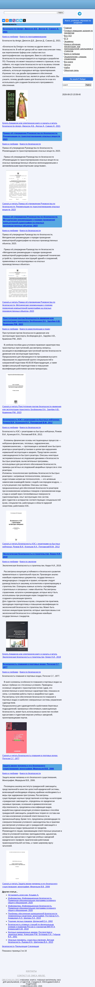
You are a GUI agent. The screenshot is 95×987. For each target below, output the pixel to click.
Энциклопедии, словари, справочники (75, 58)
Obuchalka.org (10, 980)
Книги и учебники (10, 37)
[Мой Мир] (10, 20)
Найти (67, 68)
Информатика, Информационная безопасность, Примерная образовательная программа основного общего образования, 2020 (32, 900)
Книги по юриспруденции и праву (35, 329)
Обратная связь (71, 70)
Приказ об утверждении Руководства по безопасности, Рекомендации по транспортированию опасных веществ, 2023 (31, 136)
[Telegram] (17, 20)
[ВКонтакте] (3, 20)
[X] (24, 20)
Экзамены (68, 41)
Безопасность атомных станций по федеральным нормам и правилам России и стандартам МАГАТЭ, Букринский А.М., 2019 (31, 926)
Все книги (68, 62)
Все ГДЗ (68, 36)
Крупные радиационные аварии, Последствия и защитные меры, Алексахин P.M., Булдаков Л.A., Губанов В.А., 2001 (34, 934)
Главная (68, 28)
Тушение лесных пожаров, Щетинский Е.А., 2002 (30, 921)
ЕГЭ (66, 39)
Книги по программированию (33, 37)
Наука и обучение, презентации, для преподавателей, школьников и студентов (78, 47)
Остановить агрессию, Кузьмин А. (23, 895)
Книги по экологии (28, 562)
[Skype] (20, 20)
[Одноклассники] (7, 20)
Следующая (33, 946)
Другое (67, 65)
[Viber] (13, 20)
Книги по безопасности (30, 144)
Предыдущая (21, 946)
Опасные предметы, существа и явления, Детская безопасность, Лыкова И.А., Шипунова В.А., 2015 (31, 941)
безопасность (8, 946)
